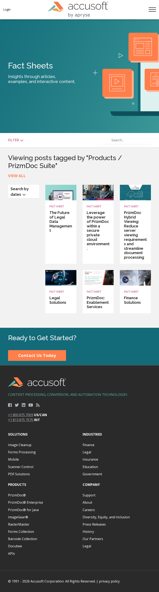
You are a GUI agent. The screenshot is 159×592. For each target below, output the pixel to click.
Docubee (15, 546)
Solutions (18, 434)
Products (17, 484)
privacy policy (109, 581)
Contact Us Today (37, 355)
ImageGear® (18, 517)
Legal (87, 452)
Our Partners (93, 539)
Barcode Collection (22, 539)
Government (92, 474)
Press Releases (94, 524)
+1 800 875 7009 (20, 415)
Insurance (90, 459)
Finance (88, 445)
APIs (11, 553)
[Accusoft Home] (78, 9)
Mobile (13, 459)
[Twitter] (17, 405)
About (87, 502)
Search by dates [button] (20, 192)
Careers (89, 510)
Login (7, 9)
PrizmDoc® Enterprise (25, 502)
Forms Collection (21, 531)
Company (91, 484)
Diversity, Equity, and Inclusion (106, 517)
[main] (79, 173)
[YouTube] (30, 405)
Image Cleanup (19, 445)
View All (17, 175)
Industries (92, 434)
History (88, 531)
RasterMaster (18, 524)
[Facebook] (10, 405)
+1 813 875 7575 (20, 420)
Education (90, 467)
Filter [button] (14, 140)
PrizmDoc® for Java (23, 510)
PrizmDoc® (17, 495)
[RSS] (38, 405)
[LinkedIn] (23, 405)
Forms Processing (22, 452)
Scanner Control (20, 467)
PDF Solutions (19, 474)
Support (89, 495)
